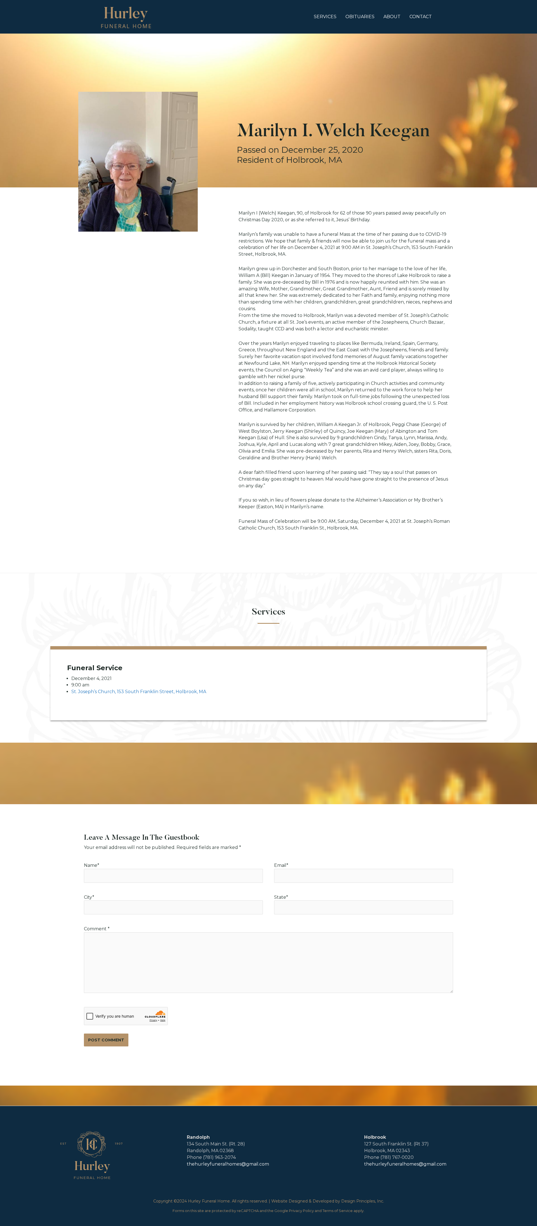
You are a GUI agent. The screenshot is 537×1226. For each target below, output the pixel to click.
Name (90, 865)
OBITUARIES (360, 16)
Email (280, 865)
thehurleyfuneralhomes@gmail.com (228, 1164)
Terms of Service (337, 1210)
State (281, 897)
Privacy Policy (301, 1210)
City (89, 897)
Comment (97, 928)
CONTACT (420, 16)
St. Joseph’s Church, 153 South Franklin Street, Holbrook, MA (138, 691)
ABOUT (392, 16)
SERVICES (325, 16)
